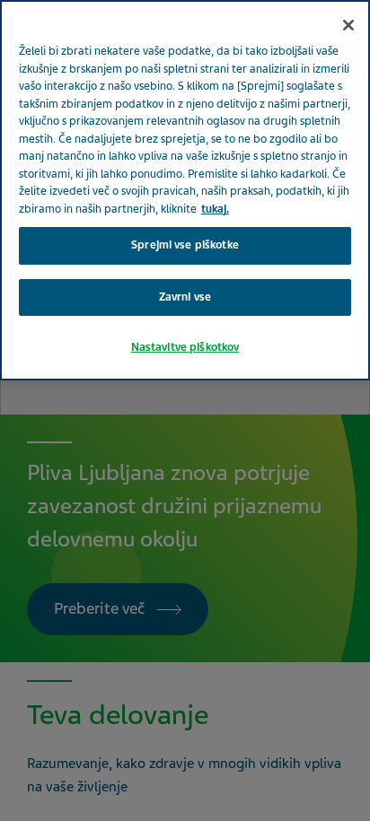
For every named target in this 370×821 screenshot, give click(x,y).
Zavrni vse (185, 297)
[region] (185, 190)
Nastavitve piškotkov (185, 347)
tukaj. (215, 209)
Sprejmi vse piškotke (185, 245)
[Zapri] (348, 25)
